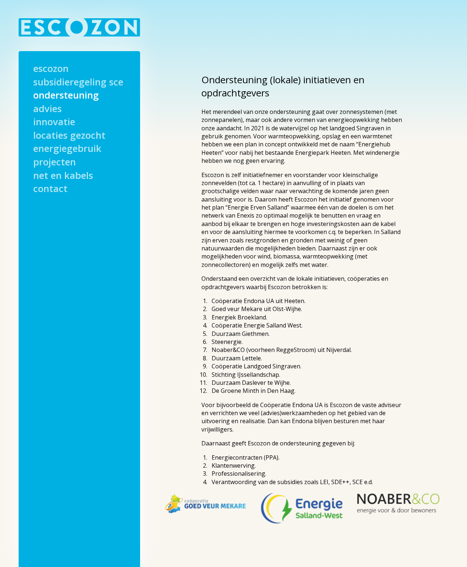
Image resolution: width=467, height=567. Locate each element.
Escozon (51, 69)
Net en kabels (63, 176)
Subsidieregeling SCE (78, 82)
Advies (47, 109)
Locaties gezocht (69, 136)
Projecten (54, 162)
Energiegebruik (67, 149)
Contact (50, 189)
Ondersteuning (66, 96)
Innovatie (54, 122)
